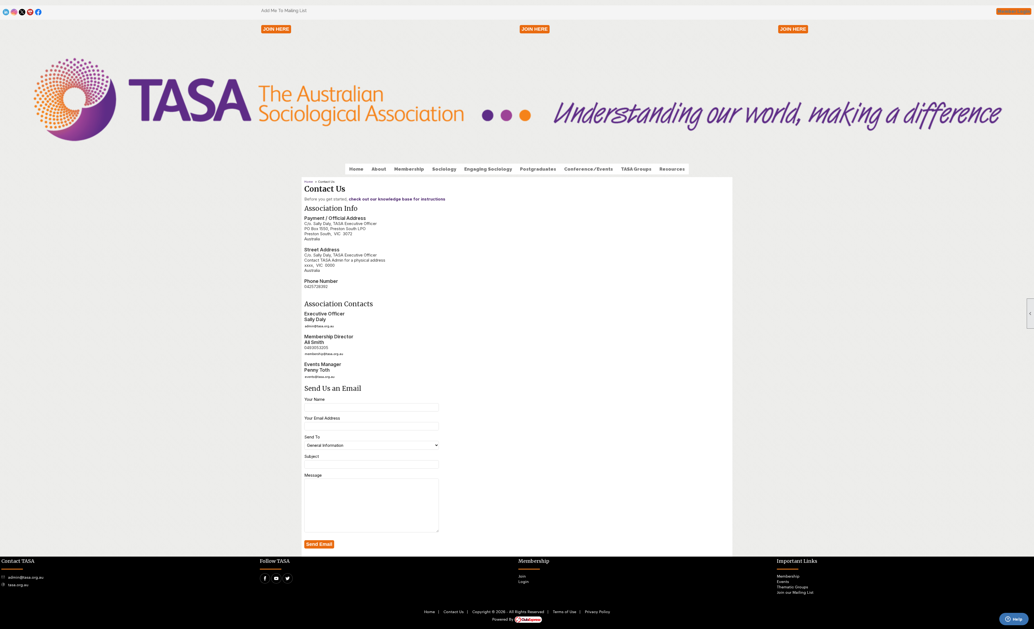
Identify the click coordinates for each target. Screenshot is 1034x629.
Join (522, 576)
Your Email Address (322, 418)
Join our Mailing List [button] (795, 592)
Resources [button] (672, 169)
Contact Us (453, 611)
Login (523, 581)
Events (783, 581)
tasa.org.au (18, 584)
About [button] (379, 169)
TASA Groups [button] (636, 169)
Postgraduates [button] (538, 169)
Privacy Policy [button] (597, 611)
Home (356, 169)
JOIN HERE (276, 29)
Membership (788, 576)
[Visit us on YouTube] (30, 12)
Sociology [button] (444, 169)
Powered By (503, 619)
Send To (312, 437)
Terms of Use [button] (564, 611)
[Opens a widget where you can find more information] (1014, 619)
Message (313, 475)
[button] (319, 544)
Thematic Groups (792, 586)
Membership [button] (409, 169)
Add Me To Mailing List (284, 10)
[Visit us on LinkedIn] (6, 12)
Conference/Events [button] (588, 169)
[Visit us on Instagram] (14, 12)
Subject (311, 456)
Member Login (1014, 11)
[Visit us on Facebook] (38, 12)
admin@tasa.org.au (25, 577)
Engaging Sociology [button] (488, 169)
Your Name (314, 399)
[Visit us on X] (22, 12)
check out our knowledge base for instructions (397, 199)
